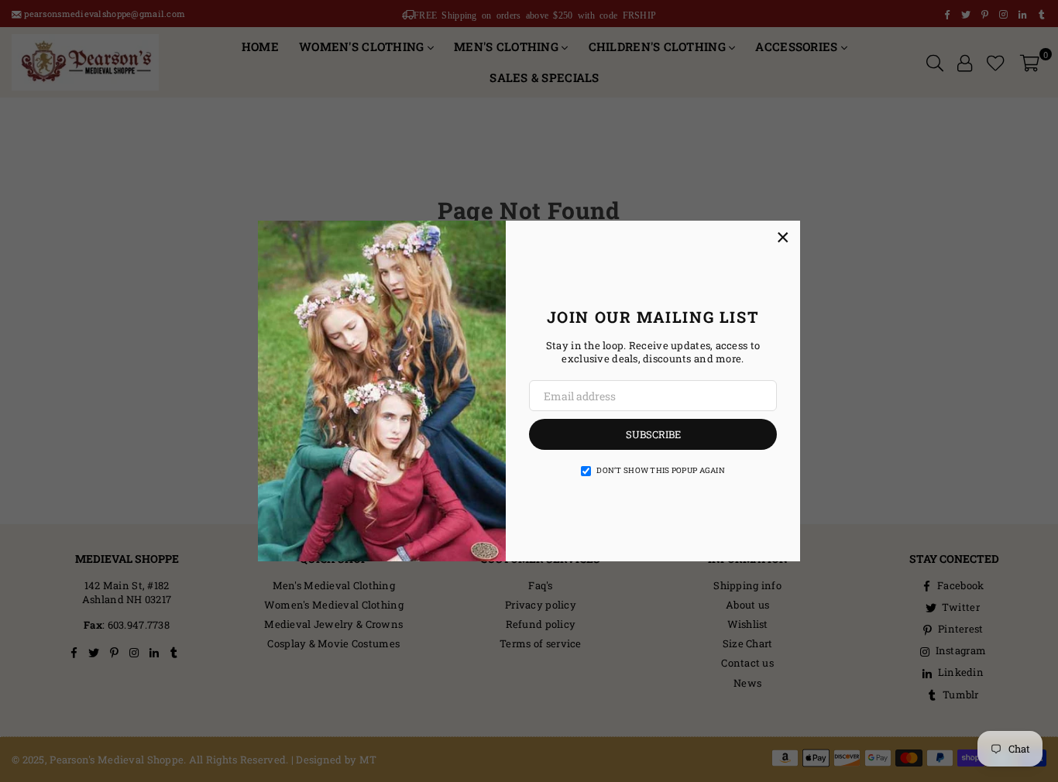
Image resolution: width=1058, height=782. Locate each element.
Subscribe (653, 434)
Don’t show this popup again (660, 470)
